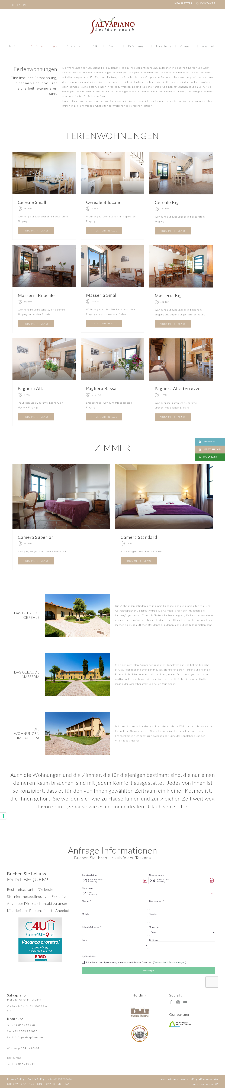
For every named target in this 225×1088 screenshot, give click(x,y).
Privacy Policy (15, 1079)
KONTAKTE (207, 3)
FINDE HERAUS (36, 231)
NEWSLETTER (183, 3)
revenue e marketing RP (203, 1083)
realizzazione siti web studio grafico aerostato (189, 1079)
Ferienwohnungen (44, 46)
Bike (96, 46)
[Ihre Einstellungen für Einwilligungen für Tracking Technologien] (3, 816)
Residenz (15, 46)
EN (19, 5)
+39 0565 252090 (25, 1031)
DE (25, 5)
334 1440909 (30, 1048)
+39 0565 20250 (23, 1025)
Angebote (209, 46)
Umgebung (164, 46)
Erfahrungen (137, 46)
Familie (114, 46)
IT (13, 5)
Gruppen (187, 46)
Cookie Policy (35, 1079)
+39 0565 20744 (23, 1063)
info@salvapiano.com (29, 1037)
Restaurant (75, 46)
